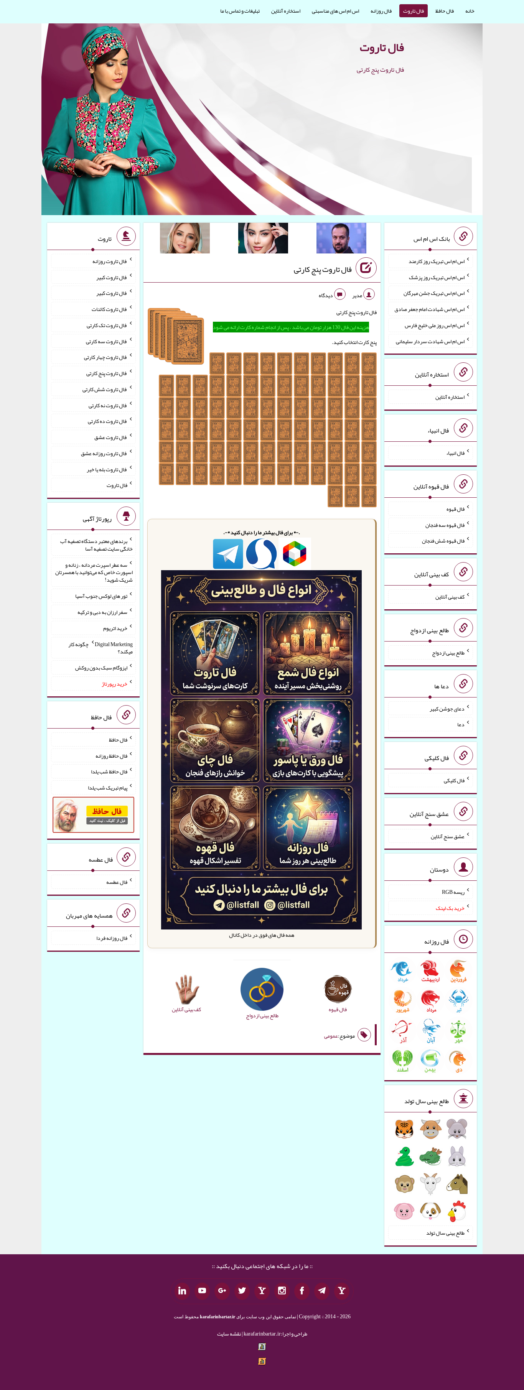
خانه (470, 10)
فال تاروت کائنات (109, 309)
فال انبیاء (455, 452)
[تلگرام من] (322, 1291)
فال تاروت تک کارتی (107, 325)
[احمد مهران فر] (341, 239)
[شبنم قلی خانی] (185, 239)
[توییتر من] (242, 1291)
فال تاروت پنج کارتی (323, 269)
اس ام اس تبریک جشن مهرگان (434, 293)
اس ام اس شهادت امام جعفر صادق (429, 309)
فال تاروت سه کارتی (106, 341)
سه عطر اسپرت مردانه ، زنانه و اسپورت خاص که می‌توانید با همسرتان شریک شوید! (94, 572)
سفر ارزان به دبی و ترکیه (102, 612)
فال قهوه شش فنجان (443, 540)
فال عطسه (116, 882)
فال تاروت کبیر (111, 276)
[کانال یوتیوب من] (202, 1291)
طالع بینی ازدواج (448, 652)
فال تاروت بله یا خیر (107, 469)
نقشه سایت (229, 1333)
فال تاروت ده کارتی (107, 421)
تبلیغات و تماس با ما (240, 10)
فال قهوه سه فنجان (445, 524)
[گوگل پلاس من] (222, 1291)
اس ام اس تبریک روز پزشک (437, 276)
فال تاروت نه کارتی (108, 405)
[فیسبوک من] (302, 1291)
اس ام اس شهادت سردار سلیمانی (430, 341)
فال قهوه (456, 508)
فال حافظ (444, 10)
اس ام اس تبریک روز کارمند (437, 261)
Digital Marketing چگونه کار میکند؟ (100, 647)
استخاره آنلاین (285, 10)
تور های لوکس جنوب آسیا (101, 596)
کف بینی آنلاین (450, 596)
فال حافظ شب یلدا (109, 771)
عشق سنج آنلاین (448, 836)
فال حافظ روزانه (111, 755)
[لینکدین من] (182, 1291)
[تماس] (262, 1291)
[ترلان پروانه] (263, 239)
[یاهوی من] (341, 1291)
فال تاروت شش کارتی (104, 389)
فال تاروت (413, 10)
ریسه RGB (453, 892)
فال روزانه (381, 10)
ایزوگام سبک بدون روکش (101, 667)
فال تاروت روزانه (109, 261)
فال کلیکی (454, 780)
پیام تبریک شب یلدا (107, 787)
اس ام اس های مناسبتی (335, 10)
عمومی (331, 1035)
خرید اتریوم (115, 628)
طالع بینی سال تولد (445, 1232)
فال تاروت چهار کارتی (105, 357)
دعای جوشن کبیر (447, 708)
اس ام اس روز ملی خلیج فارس (435, 325)
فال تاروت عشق (110, 437)
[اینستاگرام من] (282, 1291)
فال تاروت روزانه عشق (104, 453)
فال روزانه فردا (111, 938)
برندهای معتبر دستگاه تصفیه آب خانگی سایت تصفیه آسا (96, 545)
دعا (461, 724)
